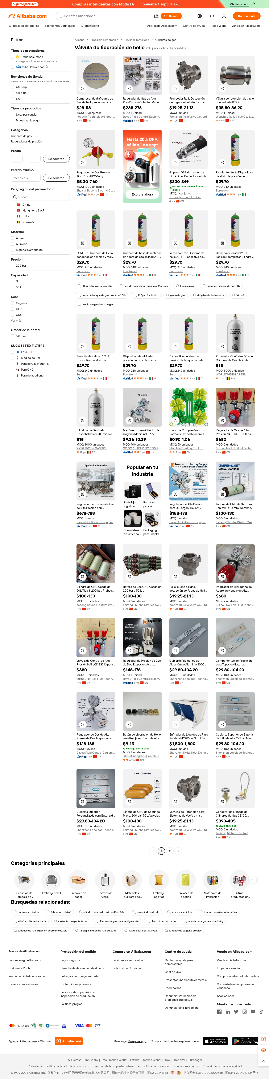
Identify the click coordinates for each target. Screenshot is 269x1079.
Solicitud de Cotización (127, 968)
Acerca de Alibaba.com (24, 951)
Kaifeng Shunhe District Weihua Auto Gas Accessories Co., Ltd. (235, 522)
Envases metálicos (137, 39)
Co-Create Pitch (19, 968)
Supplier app (137, 1041)
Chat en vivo (173, 972)
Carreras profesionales (23, 984)
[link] (263, 1039)
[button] (156, 16)
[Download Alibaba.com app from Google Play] (246, 1041)
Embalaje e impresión (104, 39)
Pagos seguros (70, 960)
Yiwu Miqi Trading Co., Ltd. (186, 448)
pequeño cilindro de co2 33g (223, 286)
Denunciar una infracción (181, 1007)
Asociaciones (226, 996)
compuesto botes (28, 912)
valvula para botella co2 (143, 930)
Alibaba (79, 39)
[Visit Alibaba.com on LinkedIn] (227, 1011)
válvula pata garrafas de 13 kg (205, 921)
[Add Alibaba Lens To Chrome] (69, 1041)
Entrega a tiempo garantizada (79, 976)
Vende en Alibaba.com (231, 960)
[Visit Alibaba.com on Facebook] (219, 1011)
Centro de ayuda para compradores (179, 962)
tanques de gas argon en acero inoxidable (42, 930)
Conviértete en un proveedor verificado (236, 986)
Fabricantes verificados (128, 960)
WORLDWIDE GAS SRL (231, 374)
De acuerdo (56, 159)
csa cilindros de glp (148, 912)
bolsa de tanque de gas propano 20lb (103, 295)
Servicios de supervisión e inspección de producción (78, 994)
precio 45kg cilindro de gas (97, 304)
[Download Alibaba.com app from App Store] (215, 1041)
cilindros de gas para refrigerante (118, 921)
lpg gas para (187, 286)
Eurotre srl (222, 190)
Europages (196, 1060)
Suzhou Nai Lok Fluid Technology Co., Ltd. (235, 448)
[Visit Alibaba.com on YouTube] (253, 1011)
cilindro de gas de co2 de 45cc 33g (103, 912)
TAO (167, 1060)
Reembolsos (173, 988)
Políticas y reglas (71, 1004)
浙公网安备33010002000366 (203, 1072)
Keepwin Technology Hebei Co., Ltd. (95, 116)
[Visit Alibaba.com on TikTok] (261, 1011)
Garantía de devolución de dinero (82, 968)
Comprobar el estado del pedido (238, 976)
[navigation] (40, 446)
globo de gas (177, 295)
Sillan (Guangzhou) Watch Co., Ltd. (142, 756)
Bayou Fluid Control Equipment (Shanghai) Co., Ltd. (142, 116)
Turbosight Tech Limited (185, 197)
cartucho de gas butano (72, 921)
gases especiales (181, 912)
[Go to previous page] (153, 851)
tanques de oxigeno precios (185, 930)
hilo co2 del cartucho (163, 921)
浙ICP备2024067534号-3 (241, 1072)
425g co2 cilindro (148, 295)
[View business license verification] (172, 1073)
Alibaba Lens (28, 1041)
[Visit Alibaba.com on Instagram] (244, 1011)
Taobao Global (152, 1060)
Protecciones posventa (76, 984)
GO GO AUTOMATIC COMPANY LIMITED (142, 448)
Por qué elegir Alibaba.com (25, 960)
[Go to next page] (178, 851)
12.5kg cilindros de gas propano (97, 930)
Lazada (134, 1060)
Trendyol (179, 1060)
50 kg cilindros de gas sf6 (97, 286)
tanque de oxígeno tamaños (220, 912)
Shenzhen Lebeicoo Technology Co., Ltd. (188, 678)
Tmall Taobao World (114, 1060)
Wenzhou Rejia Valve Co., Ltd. (188, 116)
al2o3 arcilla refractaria (32, 921)
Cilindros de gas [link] (165, 39)
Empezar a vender (228, 968)
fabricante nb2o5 (61, 912)
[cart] (212, 16)
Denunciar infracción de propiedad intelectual (180, 997)
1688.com (91, 1060)
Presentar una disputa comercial (186, 980)
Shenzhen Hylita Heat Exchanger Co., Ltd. (188, 752)
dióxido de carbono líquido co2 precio (146, 286)
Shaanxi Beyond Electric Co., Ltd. (95, 190)
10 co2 (240, 295)
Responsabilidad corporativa (26, 976)
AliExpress (74, 1060)
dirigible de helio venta (210, 295)
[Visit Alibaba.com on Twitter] (236, 1011)
